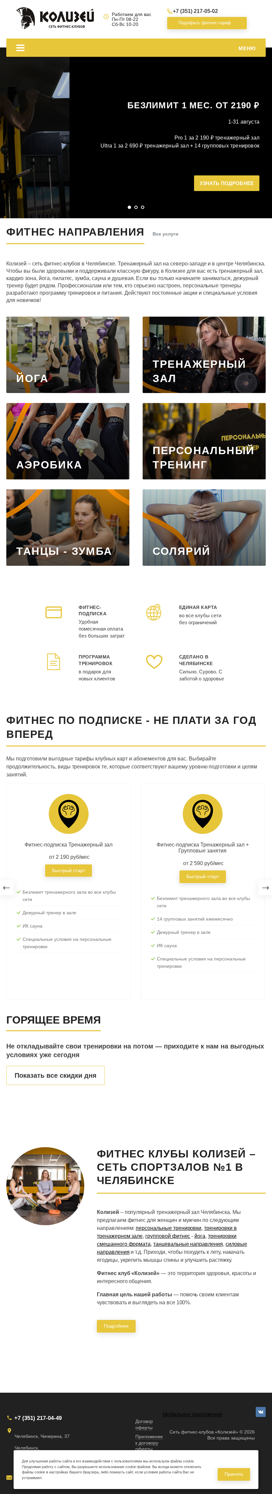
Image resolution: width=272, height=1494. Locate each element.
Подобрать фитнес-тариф (202, 22)
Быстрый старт (68, 870)
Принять (234, 1474)
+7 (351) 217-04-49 (38, 1418)
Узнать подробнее (227, 183)
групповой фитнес (167, 1236)
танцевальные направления (188, 1244)
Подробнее (116, 1326)
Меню (246, 48)
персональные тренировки (168, 1228)
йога (199, 1236)
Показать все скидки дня (56, 1075)
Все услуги (165, 234)
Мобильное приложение (193, 1414)
